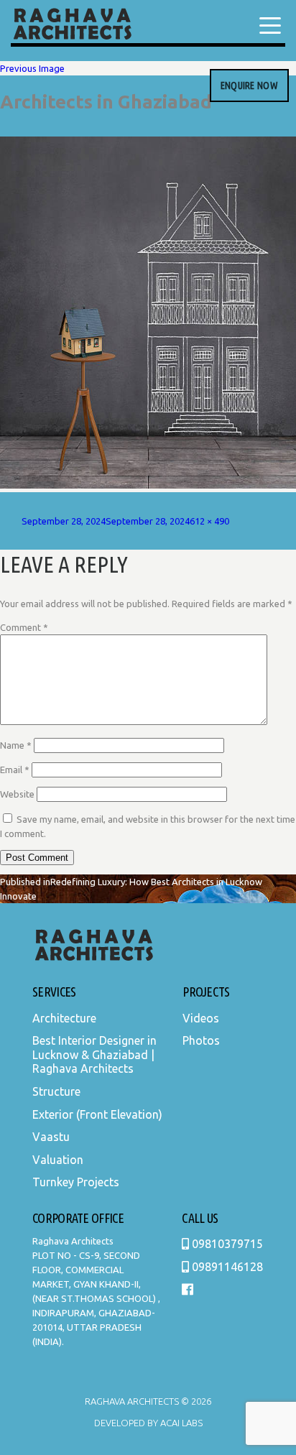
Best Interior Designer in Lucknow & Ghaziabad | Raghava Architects (94, 1054)
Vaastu (51, 1136)
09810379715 (226, 1243)
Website (17, 794)
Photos (201, 1040)
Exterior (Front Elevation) (97, 1114)
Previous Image (32, 68)
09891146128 (226, 1266)
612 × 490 (209, 521)
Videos (200, 1018)
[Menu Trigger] (270, 25)
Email (14, 770)
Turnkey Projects (75, 1181)
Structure (56, 1091)
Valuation (57, 1159)
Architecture (64, 1018)
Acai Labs (180, 1423)
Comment (24, 627)
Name (16, 745)
